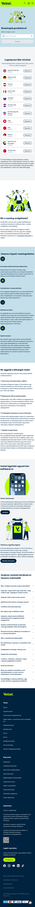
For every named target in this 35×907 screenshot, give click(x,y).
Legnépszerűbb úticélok (18, 59)
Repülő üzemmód (5, 336)
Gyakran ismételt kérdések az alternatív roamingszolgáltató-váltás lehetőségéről (13, 625)
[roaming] (17, 199)
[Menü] (33, 3)
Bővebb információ (8, 561)
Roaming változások (7, 665)
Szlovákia (10, 98)
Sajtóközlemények (8, 725)
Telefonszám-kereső (9, 781)
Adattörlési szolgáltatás (10, 793)
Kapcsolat (7, 757)
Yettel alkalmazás (7, 498)
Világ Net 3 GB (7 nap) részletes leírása (13, 597)
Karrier (5, 737)
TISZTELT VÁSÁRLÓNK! (9, 810)
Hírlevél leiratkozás (8, 789)
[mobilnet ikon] (2, 302)
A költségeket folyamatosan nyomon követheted (16, 413)
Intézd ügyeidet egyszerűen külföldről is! (14, 467)
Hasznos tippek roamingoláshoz (17, 253)
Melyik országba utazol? (8, 32)
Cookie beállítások (8, 888)
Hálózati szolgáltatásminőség (11, 749)
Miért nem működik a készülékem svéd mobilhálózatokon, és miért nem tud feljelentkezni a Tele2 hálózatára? (13, 672)
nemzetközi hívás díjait (24, 235)
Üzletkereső (6, 762)
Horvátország (12, 105)
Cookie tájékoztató (8, 797)
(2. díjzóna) (10, 115)
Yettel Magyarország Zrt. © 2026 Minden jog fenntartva (16, 894)
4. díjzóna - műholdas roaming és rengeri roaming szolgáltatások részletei (14, 660)
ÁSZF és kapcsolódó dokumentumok (13, 876)
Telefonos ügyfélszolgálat (10, 545)
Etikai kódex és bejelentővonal (12, 715)
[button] (30, 902)
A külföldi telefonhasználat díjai (11, 606)
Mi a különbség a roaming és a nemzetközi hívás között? (16, 644)
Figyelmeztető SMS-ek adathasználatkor (14, 396)
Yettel (5, 703)
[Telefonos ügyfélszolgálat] (17, 529)
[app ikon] (2, 259)
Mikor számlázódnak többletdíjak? (12, 638)
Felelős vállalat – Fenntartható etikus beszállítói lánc (17, 720)
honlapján (17, 832)
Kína (9, 127)
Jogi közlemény (7, 884)
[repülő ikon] (2, 328)
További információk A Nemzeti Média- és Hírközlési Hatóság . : (15, 832)
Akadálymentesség (8, 741)
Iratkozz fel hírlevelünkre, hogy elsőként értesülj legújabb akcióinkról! (17, 854)
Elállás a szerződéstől (9, 785)
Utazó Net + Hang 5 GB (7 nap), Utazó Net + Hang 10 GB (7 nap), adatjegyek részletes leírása (16, 591)
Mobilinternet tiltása (6, 310)
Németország (12, 77)
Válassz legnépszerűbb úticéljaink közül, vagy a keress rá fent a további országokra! (17, 64)
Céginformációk (7, 711)
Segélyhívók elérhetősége (9, 654)
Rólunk (5, 707)
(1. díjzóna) (10, 71)
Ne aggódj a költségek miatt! (15, 369)
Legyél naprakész (10, 848)
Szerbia (10, 134)
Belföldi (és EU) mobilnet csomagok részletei (15, 602)
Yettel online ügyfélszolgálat (11, 770)
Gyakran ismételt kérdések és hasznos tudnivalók (16, 576)
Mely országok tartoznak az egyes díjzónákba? (15, 586)
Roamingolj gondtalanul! (14, 28)
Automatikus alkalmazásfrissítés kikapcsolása (13, 266)
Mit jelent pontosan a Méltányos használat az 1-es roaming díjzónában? (15, 632)
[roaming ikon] (2, 280)
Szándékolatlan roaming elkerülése (10, 288)
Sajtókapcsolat (7, 729)
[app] (17, 484)
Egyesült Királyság (13, 70)
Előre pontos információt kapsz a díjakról (14, 381)
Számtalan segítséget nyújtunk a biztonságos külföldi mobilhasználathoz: (16, 374)
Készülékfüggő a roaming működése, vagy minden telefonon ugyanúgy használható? (14, 680)
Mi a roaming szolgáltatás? (14, 218)
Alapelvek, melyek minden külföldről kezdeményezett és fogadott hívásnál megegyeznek (12, 618)
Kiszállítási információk (10, 766)
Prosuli (5, 733)
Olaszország (11, 91)
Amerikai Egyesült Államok (13, 112)
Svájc (9, 120)
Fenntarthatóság (8, 745)
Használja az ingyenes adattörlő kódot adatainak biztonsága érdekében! (14, 825)
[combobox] (15, 36)
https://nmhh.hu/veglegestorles (12, 834)
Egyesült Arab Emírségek (12, 142)
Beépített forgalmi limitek (9, 430)
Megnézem (28, 70)
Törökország (11, 150)
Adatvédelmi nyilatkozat (10, 880)
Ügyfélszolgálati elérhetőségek (12, 777)
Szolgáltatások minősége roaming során (13, 649)
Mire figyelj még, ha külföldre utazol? (12, 611)
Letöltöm (5, 512)
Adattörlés (7, 806)
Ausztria (10, 84)
